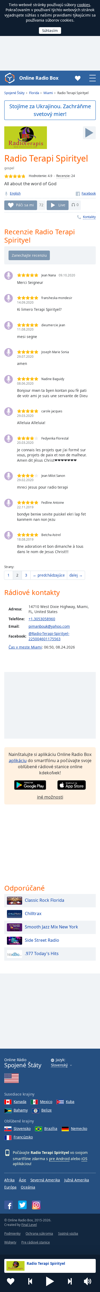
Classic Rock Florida (44, 900)
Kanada (20, 1101)
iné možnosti (50, 797)
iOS (84, 1158)
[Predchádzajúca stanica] (30, 1281)
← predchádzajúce (49, 575)
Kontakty (89, 217)
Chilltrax (33, 914)
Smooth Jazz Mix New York (51, 927)
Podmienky (12, 1233)
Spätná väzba (68, 1233)
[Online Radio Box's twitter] (22, 1205)
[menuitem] (8, 575)
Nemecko (79, 1128)
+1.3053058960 (42, 618)
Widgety (10, 1242)
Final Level (29, 1224)
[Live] (89, 132)
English (15, 193)
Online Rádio (22, 1063)
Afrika (9, 1179)
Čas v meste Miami (25, 647)
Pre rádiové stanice (35, 1242)
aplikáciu (18, 760)
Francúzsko (23, 1137)
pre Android (59, 1158)
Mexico (46, 1101)
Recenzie (63, 176)
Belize (46, 1110)
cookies (83, 4)
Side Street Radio (42, 940)
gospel (9, 168)
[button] (50, 1281)
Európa (10, 1187)
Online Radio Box (38, 78)
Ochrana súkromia (39, 1233)
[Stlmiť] (89, 1281)
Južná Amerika (76, 1179)
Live (61, 204)
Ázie (22, 1179)
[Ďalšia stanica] (69, 1281)
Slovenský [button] (59, 1065)
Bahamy (21, 1110)
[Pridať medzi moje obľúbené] (10, 1281)
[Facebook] (86, 193)
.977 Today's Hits (42, 954)
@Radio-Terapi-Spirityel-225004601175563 (49, 636)
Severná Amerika (45, 1179)
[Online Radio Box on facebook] (8, 1205)
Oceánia (28, 1187)
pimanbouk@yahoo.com (49, 626)
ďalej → (76, 575)
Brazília (50, 1128)
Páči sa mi (25, 204)
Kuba (70, 1101)
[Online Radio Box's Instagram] (36, 1205)
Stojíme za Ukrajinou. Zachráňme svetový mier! (50, 110)
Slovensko (22, 1128)
